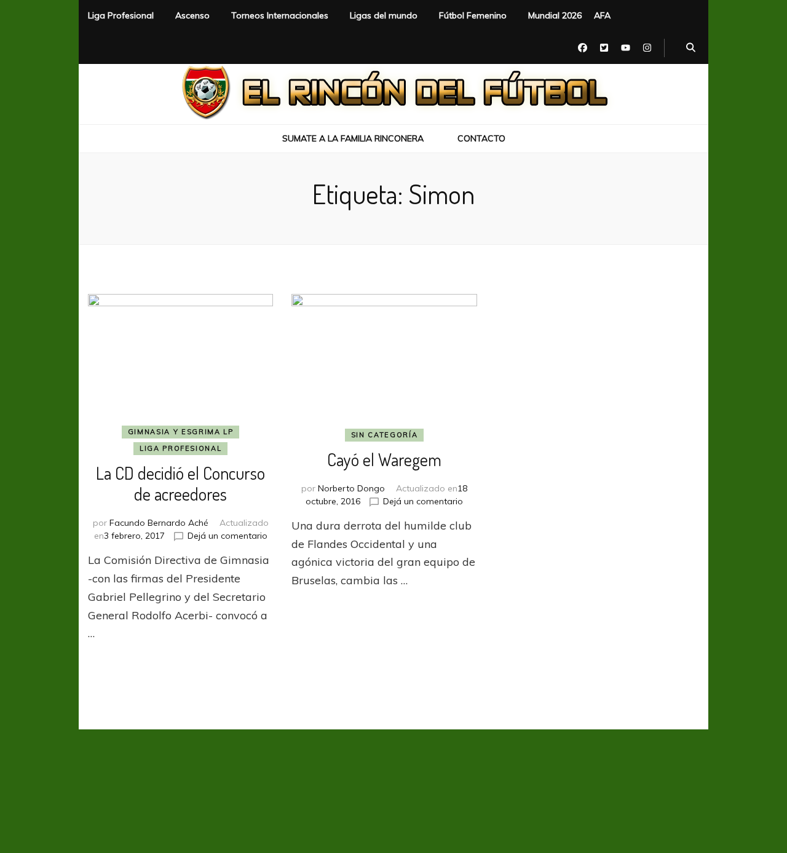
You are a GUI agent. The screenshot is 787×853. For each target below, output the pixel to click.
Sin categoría (384, 434)
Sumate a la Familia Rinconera (353, 138)
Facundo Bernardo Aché (158, 522)
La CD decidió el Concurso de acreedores (180, 483)
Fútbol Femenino (473, 15)
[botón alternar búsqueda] (690, 48)
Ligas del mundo (383, 15)
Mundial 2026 (555, 15)
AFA (602, 15)
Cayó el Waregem (384, 459)
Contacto (481, 138)
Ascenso (192, 15)
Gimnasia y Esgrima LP (181, 431)
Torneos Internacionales (279, 15)
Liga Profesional (121, 15)
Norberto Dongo (351, 488)
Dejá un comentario (227, 535)
